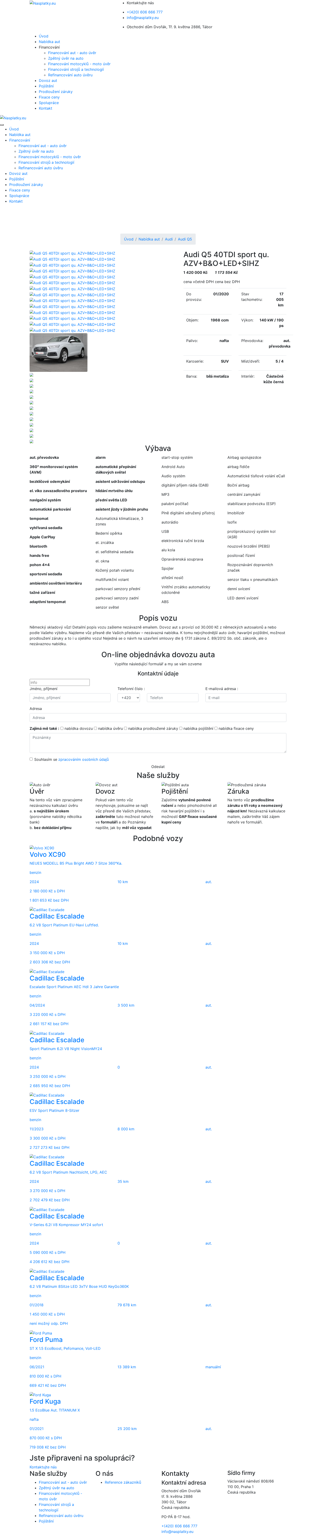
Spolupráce (49, 102)
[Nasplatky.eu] (43, 2)
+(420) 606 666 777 (145, 12)
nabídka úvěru (110, 728)
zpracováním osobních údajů (83, 759)
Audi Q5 (185, 239)
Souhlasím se (71, 759)
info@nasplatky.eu (143, 17)
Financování (19, 140)
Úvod (43, 36)
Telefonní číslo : (131, 688)
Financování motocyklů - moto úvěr (79, 64)
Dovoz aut (48, 80)
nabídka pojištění (198, 728)
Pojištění (46, 86)
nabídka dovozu (79, 728)
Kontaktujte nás (43, 1467)
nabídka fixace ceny (236, 728)
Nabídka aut (49, 41)
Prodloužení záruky (56, 91)
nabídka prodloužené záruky (153, 728)
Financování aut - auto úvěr (72, 52)
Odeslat (158, 766)
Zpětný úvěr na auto (66, 58)
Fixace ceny (49, 97)
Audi (169, 239)
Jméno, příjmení (43, 688)
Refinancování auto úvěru (70, 75)
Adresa (36, 708)
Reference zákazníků (123, 1482)
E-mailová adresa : (221, 688)
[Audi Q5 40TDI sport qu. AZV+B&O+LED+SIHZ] (72, 253)
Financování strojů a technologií (76, 69)
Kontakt (45, 108)
